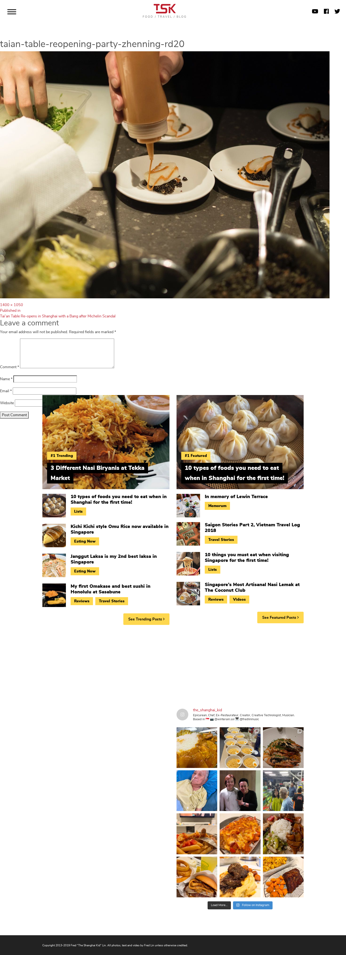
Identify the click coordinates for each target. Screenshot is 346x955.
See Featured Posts (279, 617)
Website (7, 403)
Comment (9, 367)
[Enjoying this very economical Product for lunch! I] (283, 833)
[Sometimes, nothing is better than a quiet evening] (197, 833)
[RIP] (240, 790)
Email (6, 391)
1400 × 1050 (11, 305)
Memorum (217, 506)
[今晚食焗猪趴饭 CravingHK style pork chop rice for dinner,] (240, 833)
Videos (239, 599)
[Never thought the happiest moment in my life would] (197, 790)
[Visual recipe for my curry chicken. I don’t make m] (197, 747)
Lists (78, 511)
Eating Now (85, 541)
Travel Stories (112, 601)
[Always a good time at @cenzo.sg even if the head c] (283, 747)
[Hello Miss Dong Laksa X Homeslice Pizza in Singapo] (240, 747)
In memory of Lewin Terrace (236, 496)
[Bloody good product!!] (197, 877)
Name (6, 379)
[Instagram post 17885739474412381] (283, 790)
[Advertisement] (173, 665)
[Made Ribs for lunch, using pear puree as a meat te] (283, 877)
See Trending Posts (145, 619)
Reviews (81, 601)
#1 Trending (62, 456)
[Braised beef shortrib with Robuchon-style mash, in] (240, 877)
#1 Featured (196, 456)
